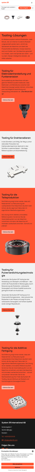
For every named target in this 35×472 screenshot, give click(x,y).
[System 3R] (5, 2)
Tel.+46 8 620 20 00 (8, 436)
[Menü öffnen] (31, 2)
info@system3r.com (10, 440)
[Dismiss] (33, 8)
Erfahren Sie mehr (8, 100)
